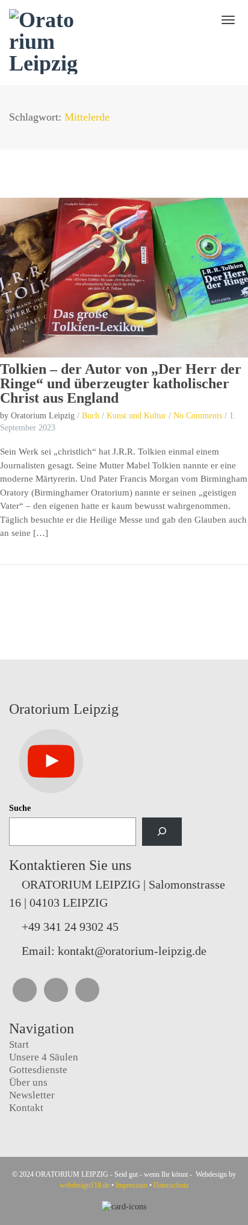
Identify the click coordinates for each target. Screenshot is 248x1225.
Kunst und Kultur (136, 415)
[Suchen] (161, 831)
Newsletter (32, 1095)
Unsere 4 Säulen (43, 1057)
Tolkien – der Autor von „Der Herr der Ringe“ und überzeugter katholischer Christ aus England (120, 383)
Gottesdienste (38, 1069)
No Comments (197, 415)
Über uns (28, 1082)
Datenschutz (170, 1185)
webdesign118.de (85, 1185)
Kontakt (26, 1107)
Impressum (131, 1185)
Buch (90, 415)
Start (19, 1044)
